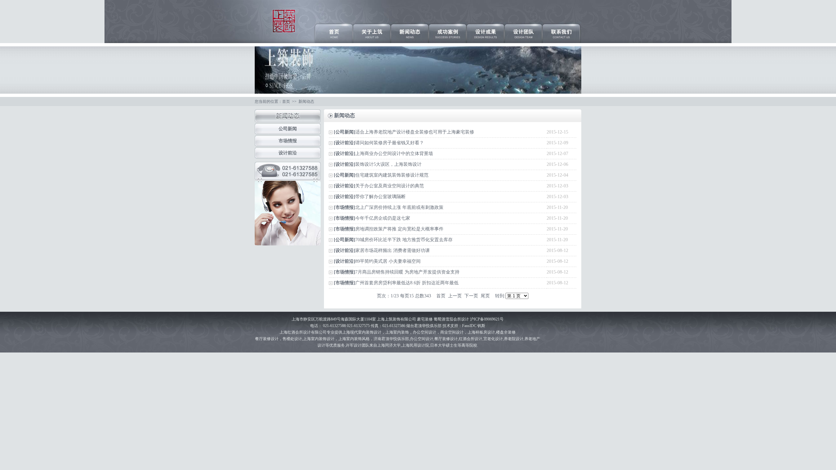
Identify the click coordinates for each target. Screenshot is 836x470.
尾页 (485, 295)
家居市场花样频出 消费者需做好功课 (392, 250)
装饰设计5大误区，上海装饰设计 (388, 164)
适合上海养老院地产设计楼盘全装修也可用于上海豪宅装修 (414, 132)
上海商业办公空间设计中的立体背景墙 (394, 153)
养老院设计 (513, 339)
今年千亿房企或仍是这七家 (382, 218)
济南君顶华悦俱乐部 (391, 339)
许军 (350, 345)
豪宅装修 (425, 319)
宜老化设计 (493, 339)
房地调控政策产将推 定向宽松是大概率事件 (399, 229)
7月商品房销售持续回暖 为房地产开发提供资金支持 (407, 272)
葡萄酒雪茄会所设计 (452, 319)
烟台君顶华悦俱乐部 (424, 325)
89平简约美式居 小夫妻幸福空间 (388, 261)
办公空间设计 (421, 339)
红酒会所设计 (299, 332)
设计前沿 (288, 152)
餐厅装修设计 (267, 339)
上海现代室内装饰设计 (361, 332)
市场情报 (288, 140)
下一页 (471, 295)
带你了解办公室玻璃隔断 (380, 196)
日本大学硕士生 (444, 345)
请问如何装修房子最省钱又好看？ (389, 142)
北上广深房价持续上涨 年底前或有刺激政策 (399, 207)
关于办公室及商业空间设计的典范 (389, 185)
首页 (286, 101)
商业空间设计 (452, 332)
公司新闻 (288, 128)
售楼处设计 (292, 339)
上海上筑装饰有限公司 (396, 319)
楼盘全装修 (506, 332)
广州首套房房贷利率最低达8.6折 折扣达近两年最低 (406, 282)
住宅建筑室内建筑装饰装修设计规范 (391, 175)
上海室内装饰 (397, 332)
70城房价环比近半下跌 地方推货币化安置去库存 (404, 239)
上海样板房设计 (481, 332)
